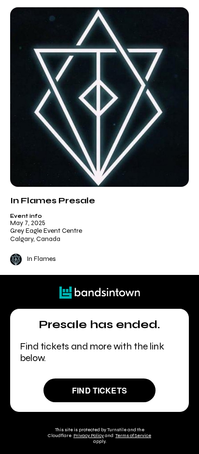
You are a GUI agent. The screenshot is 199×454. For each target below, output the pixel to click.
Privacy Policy (88, 436)
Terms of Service (133, 436)
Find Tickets (99, 390)
